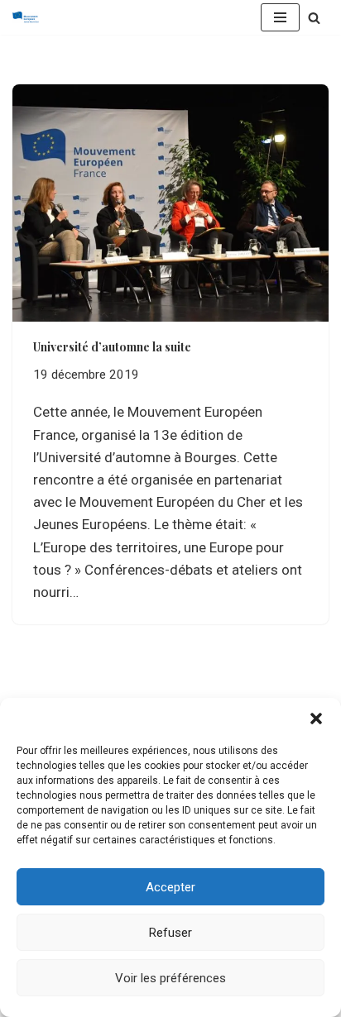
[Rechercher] (314, 18)
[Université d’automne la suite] (170, 203)
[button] (316, 718)
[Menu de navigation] (280, 17)
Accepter (170, 887)
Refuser (170, 932)
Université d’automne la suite (112, 347)
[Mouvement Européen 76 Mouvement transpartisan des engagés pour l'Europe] (29, 17)
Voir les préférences (170, 978)
